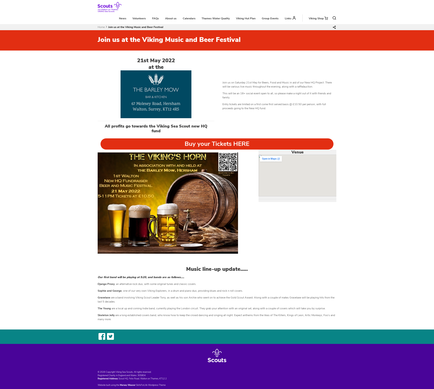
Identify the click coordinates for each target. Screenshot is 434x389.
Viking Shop (316, 18)
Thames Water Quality (216, 18)
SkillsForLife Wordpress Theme (151, 385)
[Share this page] (334, 27)
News (122, 18)
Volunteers (139, 18)
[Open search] (334, 18)
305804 (141, 375)
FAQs (155, 18)
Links (288, 18)
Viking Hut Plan (245, 18)
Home (101, 27)
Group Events (270, 18)
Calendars (189, 18)
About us (170, 18)
